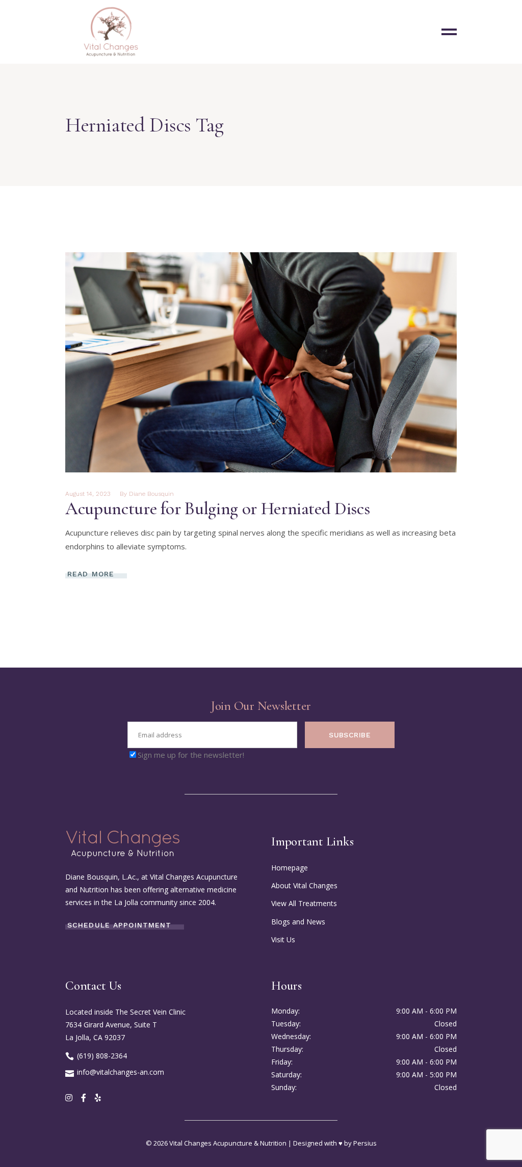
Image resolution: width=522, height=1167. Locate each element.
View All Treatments (304, 903)
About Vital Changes (304, 885)
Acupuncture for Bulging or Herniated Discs (217, 508)
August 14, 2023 (87, 493)
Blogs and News (298, 921)
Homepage (289, 867)
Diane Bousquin (151, 493)
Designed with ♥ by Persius (335, 1143)
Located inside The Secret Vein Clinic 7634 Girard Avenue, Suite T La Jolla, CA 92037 (125, 1024)
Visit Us (283, 939)
